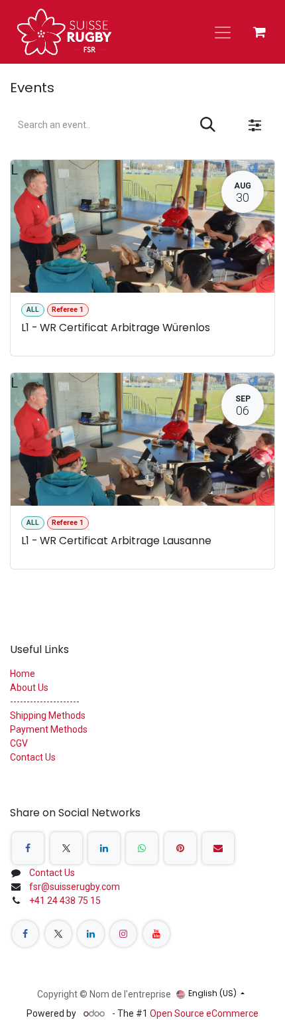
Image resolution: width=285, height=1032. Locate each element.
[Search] (207, 125)
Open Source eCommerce (204, 1013)
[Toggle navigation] (222, 32)
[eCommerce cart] (259, 32)
